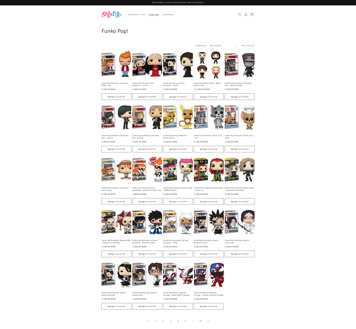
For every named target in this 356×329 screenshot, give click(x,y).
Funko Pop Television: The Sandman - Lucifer (143, 84)
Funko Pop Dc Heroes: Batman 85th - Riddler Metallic (177, 189)
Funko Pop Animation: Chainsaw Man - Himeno (115, 136)
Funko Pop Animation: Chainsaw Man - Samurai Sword (238, 84)
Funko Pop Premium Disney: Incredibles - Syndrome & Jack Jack (146, 189)
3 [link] (170, 320)
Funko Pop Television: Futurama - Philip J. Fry (115, 84)
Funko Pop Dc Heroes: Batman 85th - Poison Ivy (208, 189)
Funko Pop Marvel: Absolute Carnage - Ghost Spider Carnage (176, 294)
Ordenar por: (201, 45)
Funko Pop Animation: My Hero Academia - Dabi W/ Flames (145, 241)
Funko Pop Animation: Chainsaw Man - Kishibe (145, 136)
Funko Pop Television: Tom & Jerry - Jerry (239, 136)
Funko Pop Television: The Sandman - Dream (173, 84)
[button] (240, 14)
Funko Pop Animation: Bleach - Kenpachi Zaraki (206, 241)
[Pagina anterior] (148, 321)
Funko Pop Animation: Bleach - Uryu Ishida (237, 241)
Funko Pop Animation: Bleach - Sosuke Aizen (145, 294)
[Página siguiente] (208, 321)
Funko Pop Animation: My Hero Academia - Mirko (175, 241)
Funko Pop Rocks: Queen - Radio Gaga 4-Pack (207, 84)
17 (201, 321)
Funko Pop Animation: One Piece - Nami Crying (115, 189)
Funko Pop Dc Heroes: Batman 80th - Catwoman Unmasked (239, 189)
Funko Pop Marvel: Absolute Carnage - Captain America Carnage (208, 294)
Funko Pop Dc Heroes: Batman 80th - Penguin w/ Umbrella (116, 241)
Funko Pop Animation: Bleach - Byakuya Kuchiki (114, 294)
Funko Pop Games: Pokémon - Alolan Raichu (175, 136)
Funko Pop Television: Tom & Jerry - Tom (208, 136)
